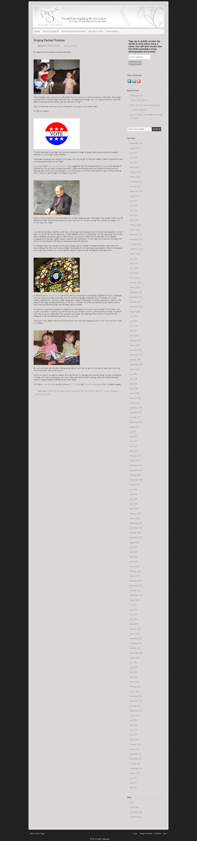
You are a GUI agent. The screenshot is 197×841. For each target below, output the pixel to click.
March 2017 (134, 451)
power (37, 394)
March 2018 (134, 393)
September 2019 (136, 307)
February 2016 (135, 514)
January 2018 (134, 403)
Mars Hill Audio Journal (92, 391)
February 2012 (135, 745)
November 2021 (136, 182)
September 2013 (136, 653)
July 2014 (133, 605)
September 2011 (136, 769)
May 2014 (133, 615)
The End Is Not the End (139, 100)
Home (37, 31)
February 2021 (135, 225)
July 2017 (133, 432)
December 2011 (135, 754)
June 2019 (133, 321)
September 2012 (136, 711)
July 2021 (133, 201)
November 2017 (136, 413)
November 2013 (136, 644)
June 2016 (133, 494)
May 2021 (133, 211)
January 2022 (135, 177)
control (49, 391)
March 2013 (134, 682)
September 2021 (136, 191)
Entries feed (134, 807)
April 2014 (133, 619)
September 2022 (136, 143)
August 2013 (134, 658)
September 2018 (136, 365)
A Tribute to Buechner (138, 110)
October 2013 (135, 648)
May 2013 (133, 672)
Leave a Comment (70, 46)
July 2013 (133, 663)
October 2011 (135, 764)
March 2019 (134, 336)
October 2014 (135, 591)
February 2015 (135, 571)
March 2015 (134, 567)
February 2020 (135, 283)
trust (47, 394)
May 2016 (133, 499)
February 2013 (135, 687)
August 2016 (135, 485)
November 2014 (136, 586)
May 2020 (134, 268)
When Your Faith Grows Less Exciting (145, 105)
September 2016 (136, 480)
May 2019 (133, 326)
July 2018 (133, 374)
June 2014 (133, 610)
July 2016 (133, 490)
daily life (56, 391)
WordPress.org (135, 817)
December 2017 (136, 408)
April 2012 (133, 735)
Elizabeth (57, 46)
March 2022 (134, 167)
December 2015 (136, 523)
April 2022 (134, 163)
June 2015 (133, 552)
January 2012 (135, 749)
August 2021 (135, 196)
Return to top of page (37, 833)
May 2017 (133, 441)
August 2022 (135, 148)
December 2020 (136, 235)
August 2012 (135, 716)
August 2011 (134, 773)
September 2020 (136, 249)
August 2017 (134, 427)
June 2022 (134, 158)
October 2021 (135, 187)
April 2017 (133, 446)
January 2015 (135, 576)
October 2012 (135, 706)
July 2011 (133, 778)
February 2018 (135, 398)
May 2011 (133, 788)
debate (62, 391)
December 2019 (136, 292)
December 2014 (136, 581)
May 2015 (133, 557)
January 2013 (134, 692)
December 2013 (136, 639)
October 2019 (135, 302)
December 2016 (136, 466)
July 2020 (133, 259)
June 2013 (133, 668)
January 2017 (134, 461)
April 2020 (134, 273)
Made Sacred (65, 16)
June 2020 (134, 264)
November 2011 (135, 759)
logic (78, 391)
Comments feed (136, 812)
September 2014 (136, 595)
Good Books (112, 31)
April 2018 (133, 389)
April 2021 (133, 215)
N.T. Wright (105, 391)
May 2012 (133, 730)
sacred (43, 394)
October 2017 (135, 417)
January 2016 (135, 519)
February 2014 (135, 629)
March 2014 (134, 624)
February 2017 (135, 456)
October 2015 (135, 533)
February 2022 (135, 172)
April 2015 (133, 562)
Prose (135, 833)
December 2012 (136, 696)
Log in (132, 803)
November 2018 (136, 355)
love (82, 391)
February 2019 (135, 340)
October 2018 (135, 360)
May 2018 (133, 384)
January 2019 (135, 345)
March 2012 (134, 740)
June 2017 (133, 437)
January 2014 (135, 634)
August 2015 (135, 543)
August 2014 (135, 600)
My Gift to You (95, 31)
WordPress (157, 833)
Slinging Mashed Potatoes (49, 40)
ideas (74, 391)
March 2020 (134, 278)
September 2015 (136, 538)
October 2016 (135, 475)
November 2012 (136, 701)
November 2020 (136, 240)
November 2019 (136, 297)
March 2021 (134, 220)
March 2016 (134, 509)
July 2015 (133, 547)
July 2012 (133, 720)
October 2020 (135, 244)
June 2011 (133, 783)
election (68, 391)
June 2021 (133, 206)
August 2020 (135, 254)
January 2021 (135, 230)
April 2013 (133, 677)
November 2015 (136, 528)
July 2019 (133, 316)
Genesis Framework (146, 833)
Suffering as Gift (136, 96)
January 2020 (135, 288)
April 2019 (133, 331)
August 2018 (134, 369)
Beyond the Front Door (74, 31)
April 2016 (133, 504)
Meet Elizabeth (51, 31)
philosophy (114, 391)
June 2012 (133, 725)
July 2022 (133, 153)
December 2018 (136, 350)
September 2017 (136, 422)
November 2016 (136, 470)
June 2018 (133, 379)
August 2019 (135, 312)
